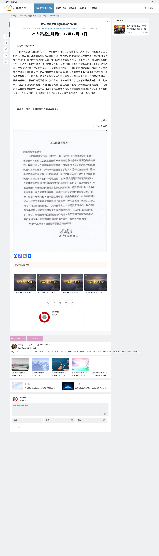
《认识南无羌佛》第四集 (70, 292)
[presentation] (96, 361)
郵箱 (47, 420)
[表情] (101, 414)
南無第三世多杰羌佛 (44, 8)
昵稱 (15, 420)
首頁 (14, 16)
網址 (79, 420)
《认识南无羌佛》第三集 (93, 292)
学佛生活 (83, 8)
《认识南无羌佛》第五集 (46, 292)
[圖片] (105, 414)
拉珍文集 (72, 8)
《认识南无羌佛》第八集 (23, 292)
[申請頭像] (106, 398)
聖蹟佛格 (74, 28)
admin (26, 345)
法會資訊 (93, 8)
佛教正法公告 (61, 8)
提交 (19, 427)
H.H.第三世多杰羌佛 (25, 16)
